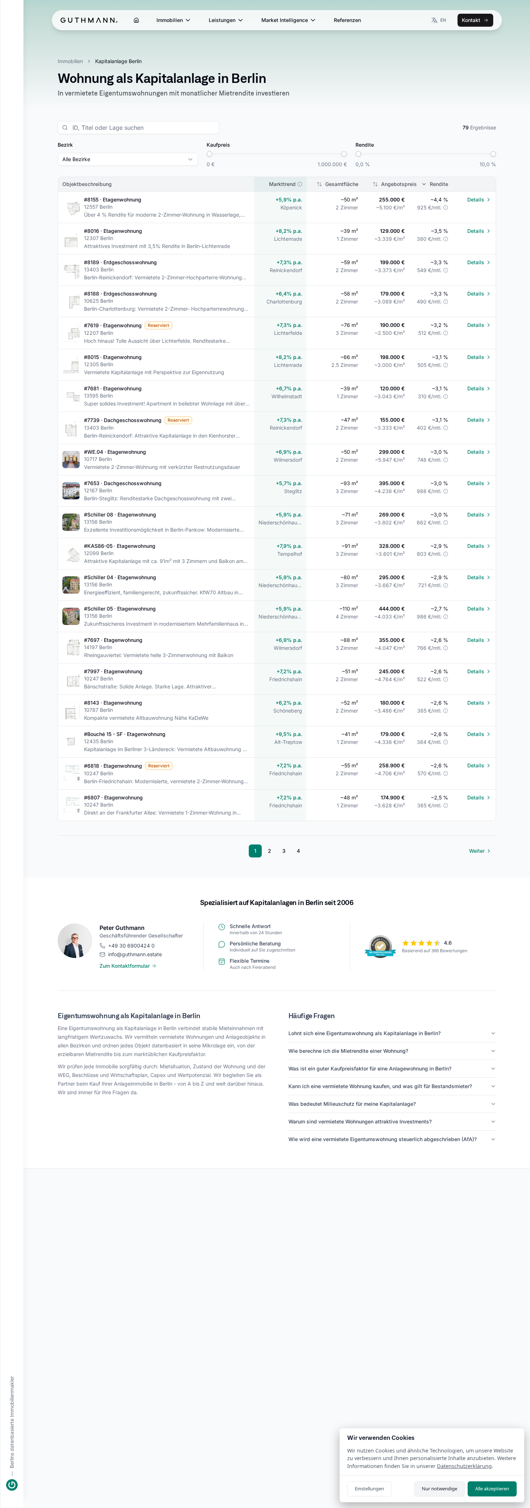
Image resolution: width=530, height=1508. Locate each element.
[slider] (209, 154)
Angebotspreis (399, 184)
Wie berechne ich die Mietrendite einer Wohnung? (348, 1051)
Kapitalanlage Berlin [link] (118, 61)
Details (475, 199)
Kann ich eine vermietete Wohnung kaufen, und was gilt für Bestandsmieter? (380, 1086)
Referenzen (347, 20)
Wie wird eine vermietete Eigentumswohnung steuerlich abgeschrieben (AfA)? (382, 1139)
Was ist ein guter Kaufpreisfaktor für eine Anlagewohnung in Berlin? (369, 1068)
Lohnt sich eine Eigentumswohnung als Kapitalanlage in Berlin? (364, 1033)
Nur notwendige (439, 1488)
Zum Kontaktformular (125, 966)
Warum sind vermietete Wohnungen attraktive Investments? (360, 1121)
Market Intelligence (284, 20)
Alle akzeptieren (492, 1488)
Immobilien (169, 20)
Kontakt (471, 20)
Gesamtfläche (341, 184)
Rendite (439, 184)
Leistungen (222, 20)
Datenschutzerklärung (464, 1466)
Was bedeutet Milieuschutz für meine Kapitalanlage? (352, 1104)
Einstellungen (369, 1488)
